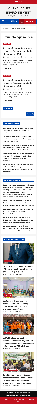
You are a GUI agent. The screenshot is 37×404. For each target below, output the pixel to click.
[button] (3, 21)
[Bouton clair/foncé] (13, 21)
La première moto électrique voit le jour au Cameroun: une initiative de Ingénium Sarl (18, 211)
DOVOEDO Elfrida (9, 226)
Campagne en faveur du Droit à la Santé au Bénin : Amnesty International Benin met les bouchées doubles (18, 203)
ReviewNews (30, 399)
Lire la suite (9, 68)
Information (10, 395)
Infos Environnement (11, 369)
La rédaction (7, 274)
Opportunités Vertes (23, 395)
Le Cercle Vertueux (9, 217)
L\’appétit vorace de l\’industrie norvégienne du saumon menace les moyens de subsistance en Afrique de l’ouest (18, 194)
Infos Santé (7, 43)
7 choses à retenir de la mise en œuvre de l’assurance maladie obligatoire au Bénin (18, 51)
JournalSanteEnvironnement (12, 57)
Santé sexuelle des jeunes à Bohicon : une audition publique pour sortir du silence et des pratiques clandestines (18, 139)
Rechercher (8, 108)
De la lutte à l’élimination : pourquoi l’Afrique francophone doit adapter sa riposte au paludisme (18, 130)
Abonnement (30, 21)
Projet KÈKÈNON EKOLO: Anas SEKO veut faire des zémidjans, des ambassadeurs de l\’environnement (18, 220)
